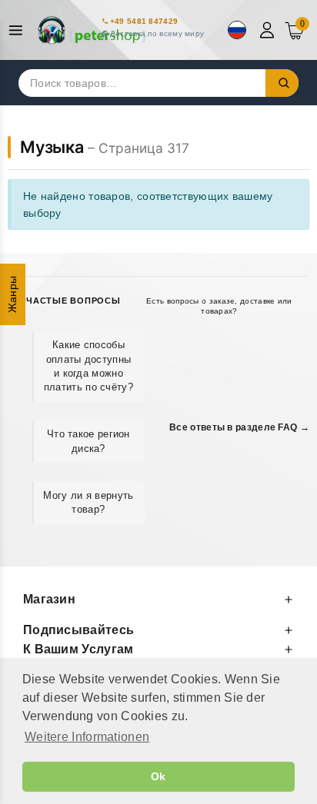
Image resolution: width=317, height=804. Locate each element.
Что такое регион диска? (88, 440)
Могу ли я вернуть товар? (88, 502)
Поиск (282, 83)
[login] (269, 30)
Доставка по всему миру (157, 33)
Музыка (52, 147)
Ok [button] (158, 776)
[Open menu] (20, 30)
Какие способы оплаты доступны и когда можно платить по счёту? (88, 366)
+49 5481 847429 (144, 21)
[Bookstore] (92, 30)
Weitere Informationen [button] (87, 736)
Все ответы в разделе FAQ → (239, 427)
